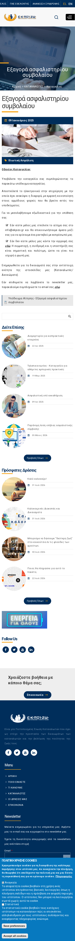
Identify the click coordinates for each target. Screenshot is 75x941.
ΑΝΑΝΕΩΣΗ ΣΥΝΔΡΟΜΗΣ (46, 4)
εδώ (7, 245)
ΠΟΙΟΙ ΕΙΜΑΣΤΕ (16, 782)
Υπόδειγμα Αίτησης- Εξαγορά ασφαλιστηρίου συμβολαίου (37, 300)
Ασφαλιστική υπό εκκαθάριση (44, 395)
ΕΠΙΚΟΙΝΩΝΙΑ (15, 805)
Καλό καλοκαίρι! (37, 478)
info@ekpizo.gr (14, 230)
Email (9, 850)
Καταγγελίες (54, 86)
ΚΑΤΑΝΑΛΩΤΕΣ (33, 86)
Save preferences (14, 925)
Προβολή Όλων (35, 458)
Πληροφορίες (64, 876)
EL (65, 4)
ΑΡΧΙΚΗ (12, 776)
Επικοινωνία (35, 694)
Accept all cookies (14, 935)
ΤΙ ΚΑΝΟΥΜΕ (15, 787)
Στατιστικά (12, 904)
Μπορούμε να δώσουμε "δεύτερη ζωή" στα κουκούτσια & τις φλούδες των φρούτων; (50, 542)
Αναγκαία (11, 882)
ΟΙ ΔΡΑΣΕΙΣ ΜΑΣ (17, 799)
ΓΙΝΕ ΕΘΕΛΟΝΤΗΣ (19, 4)
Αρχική (16, 86)
